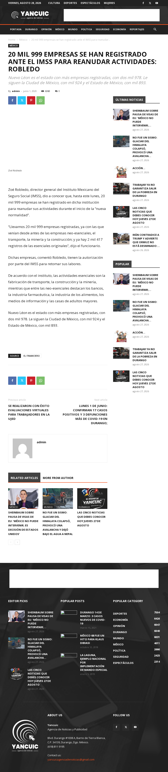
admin (16, 91)
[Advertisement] (112, 15)
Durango (31, 29)
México (59, 29)
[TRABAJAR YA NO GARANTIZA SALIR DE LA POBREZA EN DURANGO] (121, 188)
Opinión (46, 29)
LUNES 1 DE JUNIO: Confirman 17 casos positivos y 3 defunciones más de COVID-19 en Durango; (85, 414)
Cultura (54, 3)
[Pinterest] (31, 100)
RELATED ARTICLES (24, 478)
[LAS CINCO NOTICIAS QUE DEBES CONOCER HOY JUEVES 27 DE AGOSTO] (92, 498)
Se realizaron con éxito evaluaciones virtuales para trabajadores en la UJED (29, 412)
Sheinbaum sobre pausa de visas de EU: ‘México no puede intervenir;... (145, 118)
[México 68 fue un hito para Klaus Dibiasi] (69, 639)
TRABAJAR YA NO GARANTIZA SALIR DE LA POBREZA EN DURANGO (145, 190)
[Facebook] (143, 3)
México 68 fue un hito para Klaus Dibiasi (92, 639)
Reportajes (137, 29)
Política (86, 29)
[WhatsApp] (40, 100)
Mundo (72, 29)
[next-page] (17, 542)
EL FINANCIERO (32, 355)
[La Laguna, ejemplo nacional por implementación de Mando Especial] (69, 659)
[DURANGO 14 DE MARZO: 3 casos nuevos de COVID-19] (69, 616)
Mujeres (109, 3)
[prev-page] (10, 542)
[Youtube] (157, 3)
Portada (16, 29)
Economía (119, 29)
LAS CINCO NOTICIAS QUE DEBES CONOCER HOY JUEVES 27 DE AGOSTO (144, 215)
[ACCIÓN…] (121, 172)
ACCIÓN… (139, 168)
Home (11, 39)
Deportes (70, 3)
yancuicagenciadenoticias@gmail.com (71, 759)
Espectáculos (90, 3)
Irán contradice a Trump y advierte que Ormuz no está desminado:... (146, 240)
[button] (155, 29)
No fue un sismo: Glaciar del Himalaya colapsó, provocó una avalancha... (145, 147)
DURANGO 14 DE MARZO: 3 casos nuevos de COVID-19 (92, 617)
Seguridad (102, 29)
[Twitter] (150, 3)
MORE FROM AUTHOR (58, 478)
